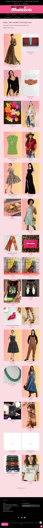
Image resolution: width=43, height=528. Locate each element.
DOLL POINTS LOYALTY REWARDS (10, 504)
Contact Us (35, 17)
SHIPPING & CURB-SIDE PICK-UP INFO (11, 505)
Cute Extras (32, 14)
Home (7, 14)
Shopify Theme (22, 522)
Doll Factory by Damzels (14, 522)
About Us (26, 17)
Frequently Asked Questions (8, 511)
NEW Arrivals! (8, 17)
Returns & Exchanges (7, 507)
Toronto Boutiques (6, 508)
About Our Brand (6, 510)
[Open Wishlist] (41, 526)
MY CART (25, 3)
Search (4, 503)
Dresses (14, 14)
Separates (22, 14)
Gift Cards (17, 17)
